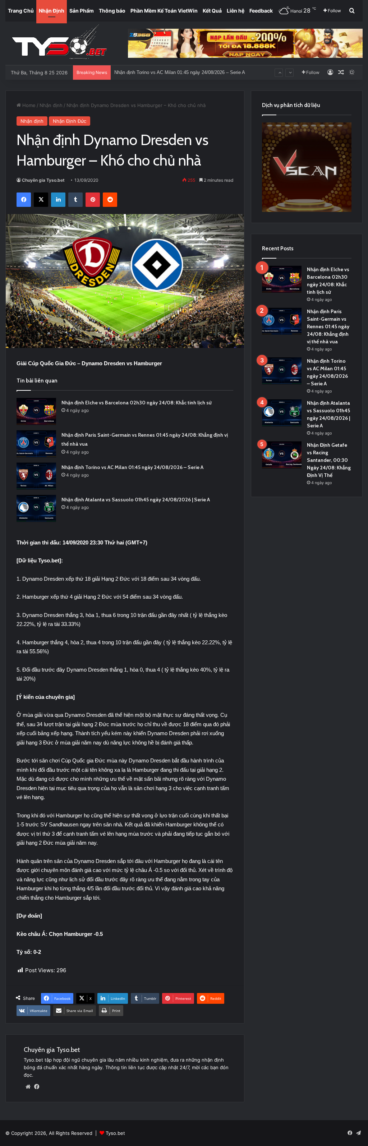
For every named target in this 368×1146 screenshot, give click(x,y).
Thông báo (112, 11)
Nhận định (51, 105)
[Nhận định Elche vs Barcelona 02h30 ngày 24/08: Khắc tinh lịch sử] (36, 411)
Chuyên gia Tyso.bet (43, 180)
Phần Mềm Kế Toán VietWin (164, 11)
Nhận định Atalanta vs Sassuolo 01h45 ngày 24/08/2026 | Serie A (182, 72)
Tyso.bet (115, 1133)
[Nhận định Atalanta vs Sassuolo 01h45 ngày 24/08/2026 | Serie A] (36, 508)
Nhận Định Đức (69, 121)
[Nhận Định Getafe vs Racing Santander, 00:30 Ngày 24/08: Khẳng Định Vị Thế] (282, 454)
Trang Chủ (21, 11)
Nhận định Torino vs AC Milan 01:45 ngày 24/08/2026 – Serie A (132, 467)
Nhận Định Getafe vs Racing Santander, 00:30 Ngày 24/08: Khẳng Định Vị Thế (329, 460)
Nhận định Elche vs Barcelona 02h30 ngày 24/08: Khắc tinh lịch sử (136, 402)
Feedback (261, 11)
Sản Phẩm (81, 11)
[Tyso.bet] (59, 43)
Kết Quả (212, 11)
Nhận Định (51, 11)
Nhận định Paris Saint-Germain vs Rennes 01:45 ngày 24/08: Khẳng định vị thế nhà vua (328, 326)
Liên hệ (235, 11)
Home (28, 105)
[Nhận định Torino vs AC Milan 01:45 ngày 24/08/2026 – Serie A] (36, 476)
